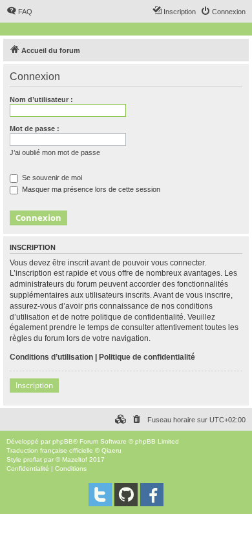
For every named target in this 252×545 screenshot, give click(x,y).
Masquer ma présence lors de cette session (90, 189)
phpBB (62, 441)
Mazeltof (74, 459)
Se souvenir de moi (51, 177)
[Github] (126, 494)
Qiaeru (111, 450)
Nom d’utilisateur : (41, 99)
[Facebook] (151, 494)
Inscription (34, 385)
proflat (32, 459)
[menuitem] (19, 11)
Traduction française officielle (49, 450)
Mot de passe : (34, 128)
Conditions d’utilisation (51, 357)
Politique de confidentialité (147, 357)
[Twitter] (100, 494)
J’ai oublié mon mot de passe (55, 152)
